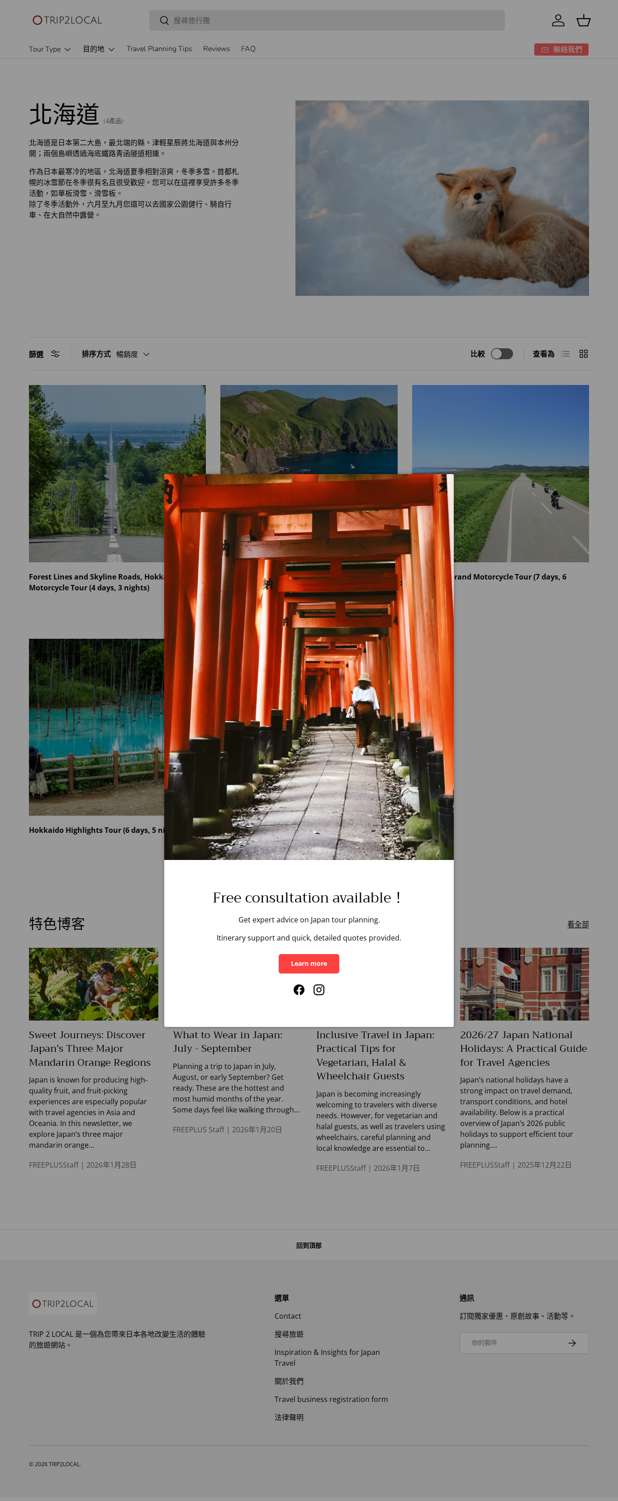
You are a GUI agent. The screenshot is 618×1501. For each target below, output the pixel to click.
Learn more (309, 963)
